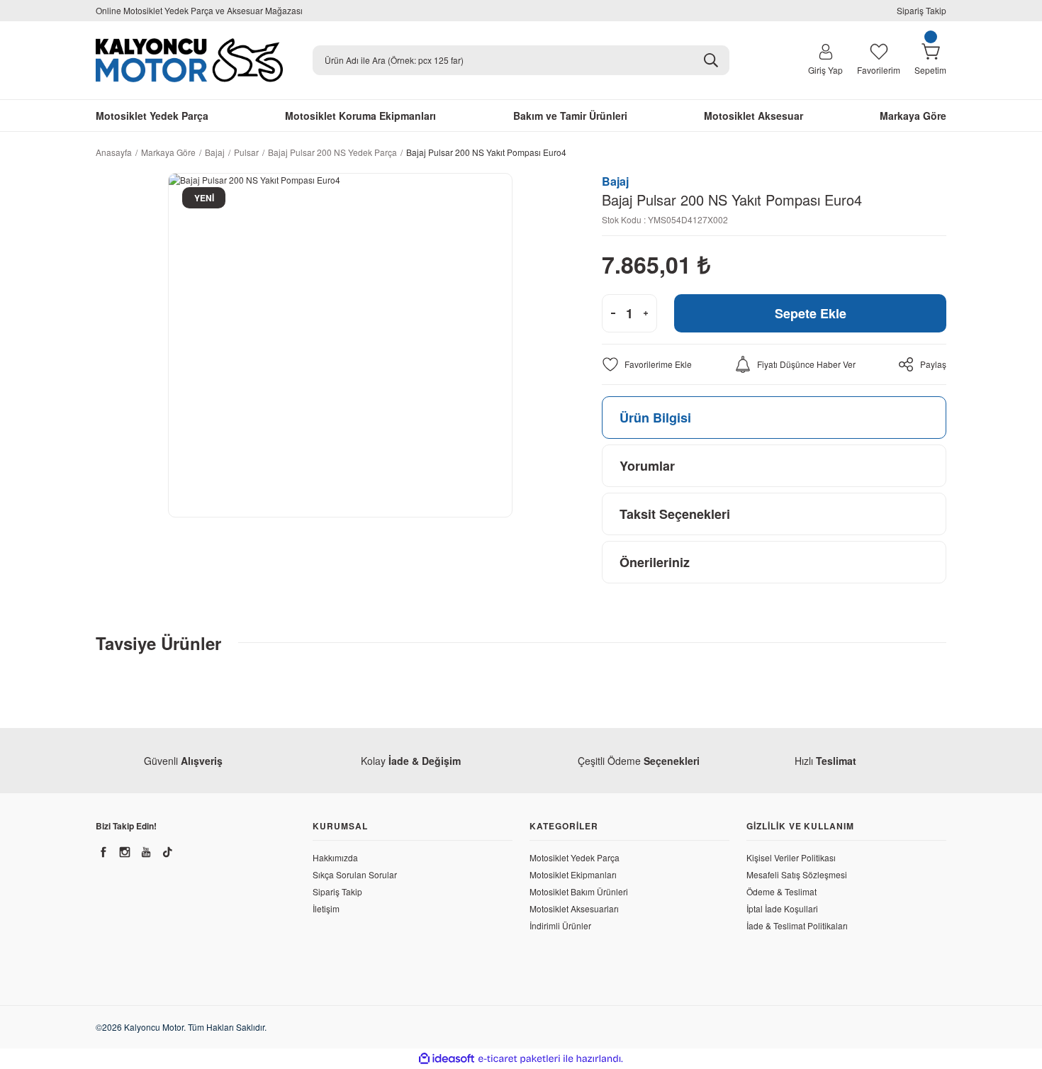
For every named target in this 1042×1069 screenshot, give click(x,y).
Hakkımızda (335, 857)
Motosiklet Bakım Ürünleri (579, 891)
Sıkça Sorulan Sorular (355, 874)
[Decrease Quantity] (613, 313)
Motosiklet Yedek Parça (575, 857)
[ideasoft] (446, 1058)
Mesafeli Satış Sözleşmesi (796, 874)
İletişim (326, 908)
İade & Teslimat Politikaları (797, 925)
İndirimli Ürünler (560, 925)
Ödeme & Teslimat (781, 891)
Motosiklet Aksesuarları (574, 908)
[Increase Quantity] (646, 313)
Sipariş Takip (921, 10)
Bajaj (615, 181)
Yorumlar (647, 466)
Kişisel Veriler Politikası (791, 857)
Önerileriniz (655, 562)
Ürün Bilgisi (655, 417)
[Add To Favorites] (647, 364)
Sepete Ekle (810, 313)
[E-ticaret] (519, 1059)
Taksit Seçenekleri (675, 514)
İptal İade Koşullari (782, 908)
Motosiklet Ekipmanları (573, 874)
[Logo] (189, 60)
